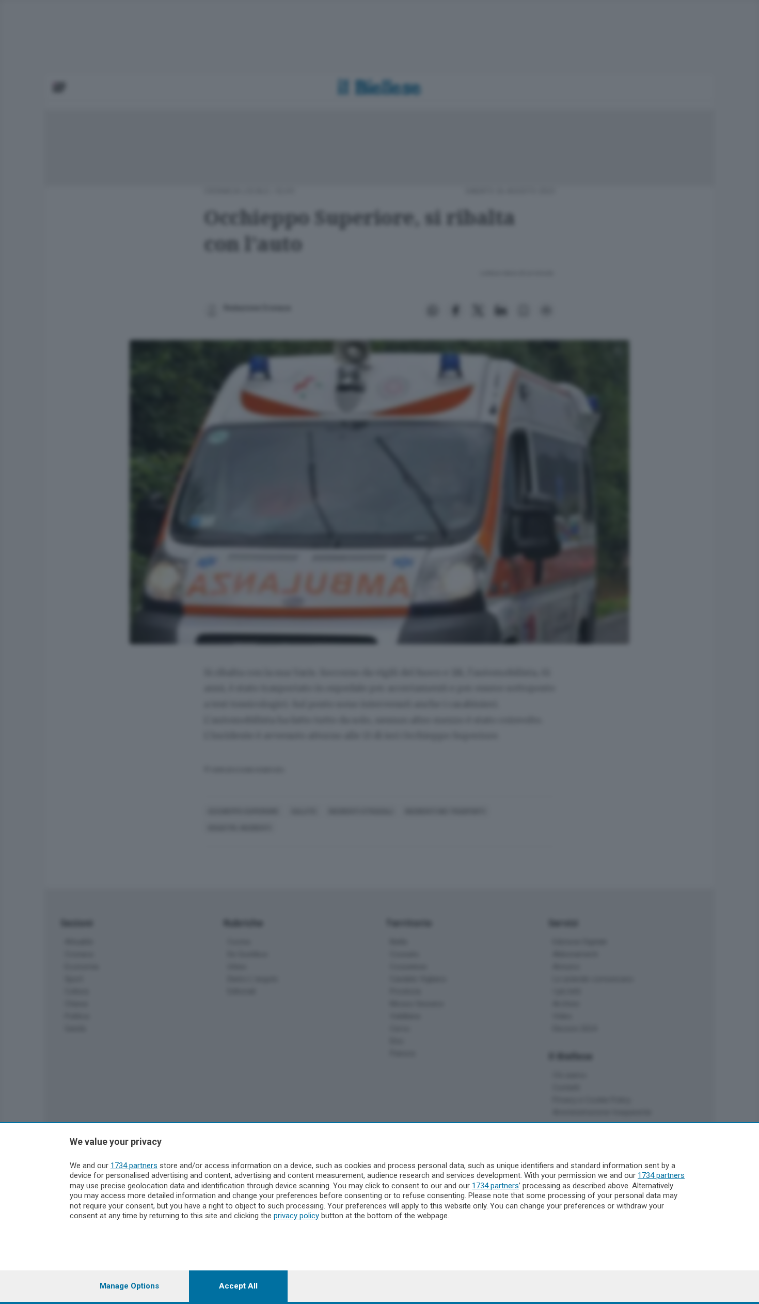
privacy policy (296, 1215)
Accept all (238, 1286)
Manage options (129, 1286)
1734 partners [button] (133, 1165)
